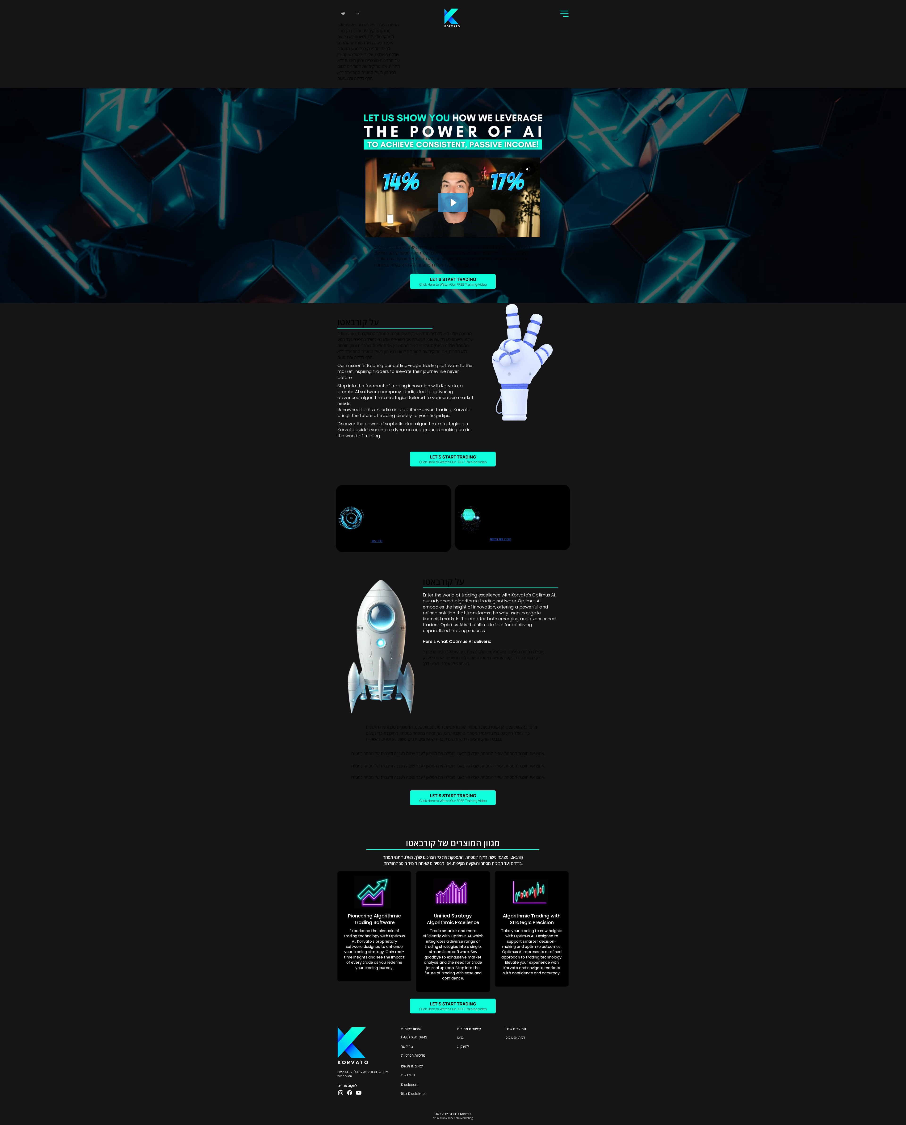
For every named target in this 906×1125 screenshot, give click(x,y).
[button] (564, 14)
